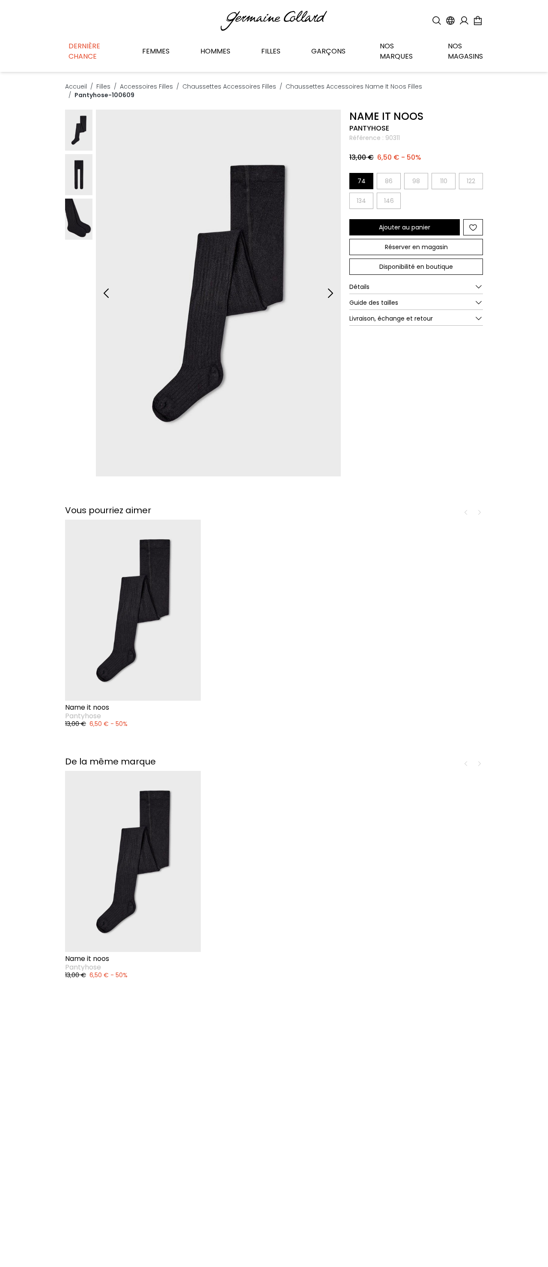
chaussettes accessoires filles (229, 86)
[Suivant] (330, 293)
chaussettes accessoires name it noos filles (354, 86)
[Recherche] (437, 20)
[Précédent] (106, 293)
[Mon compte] (464, 20)
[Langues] (450, 20)
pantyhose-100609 (104, 95)
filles (103, 86)
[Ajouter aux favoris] (473, 227)
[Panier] (478, 20)
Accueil (76, 86)
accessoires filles (146, 86)
